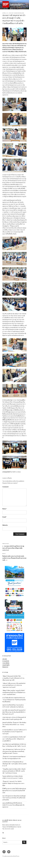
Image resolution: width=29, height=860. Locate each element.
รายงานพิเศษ (5, 663)
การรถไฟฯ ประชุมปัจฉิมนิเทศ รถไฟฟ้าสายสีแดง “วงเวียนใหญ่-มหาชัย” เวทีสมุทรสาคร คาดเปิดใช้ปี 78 (13, 739)
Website (5, 525)
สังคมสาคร (5, 667)
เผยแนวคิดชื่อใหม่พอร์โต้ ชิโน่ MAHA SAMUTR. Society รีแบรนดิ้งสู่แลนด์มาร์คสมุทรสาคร (13, 805)
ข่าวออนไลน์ (5, 661)
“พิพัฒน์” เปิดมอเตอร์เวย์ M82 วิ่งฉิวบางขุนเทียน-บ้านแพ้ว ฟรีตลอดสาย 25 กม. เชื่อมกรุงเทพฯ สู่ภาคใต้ (13, 678)
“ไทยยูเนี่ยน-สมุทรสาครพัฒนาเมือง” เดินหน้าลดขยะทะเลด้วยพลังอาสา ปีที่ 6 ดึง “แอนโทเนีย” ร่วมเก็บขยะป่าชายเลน (14, 771)
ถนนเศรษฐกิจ (16, 4)
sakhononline (19, 13)
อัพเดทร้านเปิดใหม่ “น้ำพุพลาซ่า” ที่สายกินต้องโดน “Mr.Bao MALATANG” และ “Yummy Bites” (14, 724)
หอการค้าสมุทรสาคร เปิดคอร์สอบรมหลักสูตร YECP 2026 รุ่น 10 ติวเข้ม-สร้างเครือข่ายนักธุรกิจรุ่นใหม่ (14, 798)
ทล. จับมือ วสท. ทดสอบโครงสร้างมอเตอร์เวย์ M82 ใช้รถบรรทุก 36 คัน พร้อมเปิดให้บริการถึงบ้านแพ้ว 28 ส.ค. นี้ (13, 712)
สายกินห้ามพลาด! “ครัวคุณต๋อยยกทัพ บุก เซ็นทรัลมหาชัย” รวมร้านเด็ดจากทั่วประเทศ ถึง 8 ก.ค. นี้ (14, 764)
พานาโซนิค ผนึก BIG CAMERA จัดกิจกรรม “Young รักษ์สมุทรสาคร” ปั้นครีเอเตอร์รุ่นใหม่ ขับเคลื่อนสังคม (14, 699)
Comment (5, 487)
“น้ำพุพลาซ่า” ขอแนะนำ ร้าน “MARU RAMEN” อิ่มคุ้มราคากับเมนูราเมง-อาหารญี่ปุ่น (13, 783)
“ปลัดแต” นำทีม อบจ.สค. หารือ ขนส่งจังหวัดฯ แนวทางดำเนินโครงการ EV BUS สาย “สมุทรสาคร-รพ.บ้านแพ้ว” (14, 685)
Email (4, 517)
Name (4, 509)
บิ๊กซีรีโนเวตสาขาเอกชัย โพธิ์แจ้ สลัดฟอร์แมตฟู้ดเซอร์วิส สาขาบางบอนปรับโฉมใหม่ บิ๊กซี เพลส (14, 790)
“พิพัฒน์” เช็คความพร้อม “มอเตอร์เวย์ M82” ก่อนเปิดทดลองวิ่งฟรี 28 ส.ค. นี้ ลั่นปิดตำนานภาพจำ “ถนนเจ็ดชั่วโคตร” (13, 692)
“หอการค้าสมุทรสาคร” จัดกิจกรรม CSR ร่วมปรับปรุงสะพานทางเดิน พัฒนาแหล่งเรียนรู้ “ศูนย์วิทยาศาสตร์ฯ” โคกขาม (13, 751)
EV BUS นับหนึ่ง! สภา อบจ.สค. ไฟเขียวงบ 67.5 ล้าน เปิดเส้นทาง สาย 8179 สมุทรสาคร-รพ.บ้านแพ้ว (14, 732)
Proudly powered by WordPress (10, 856)
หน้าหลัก (4, 659)
